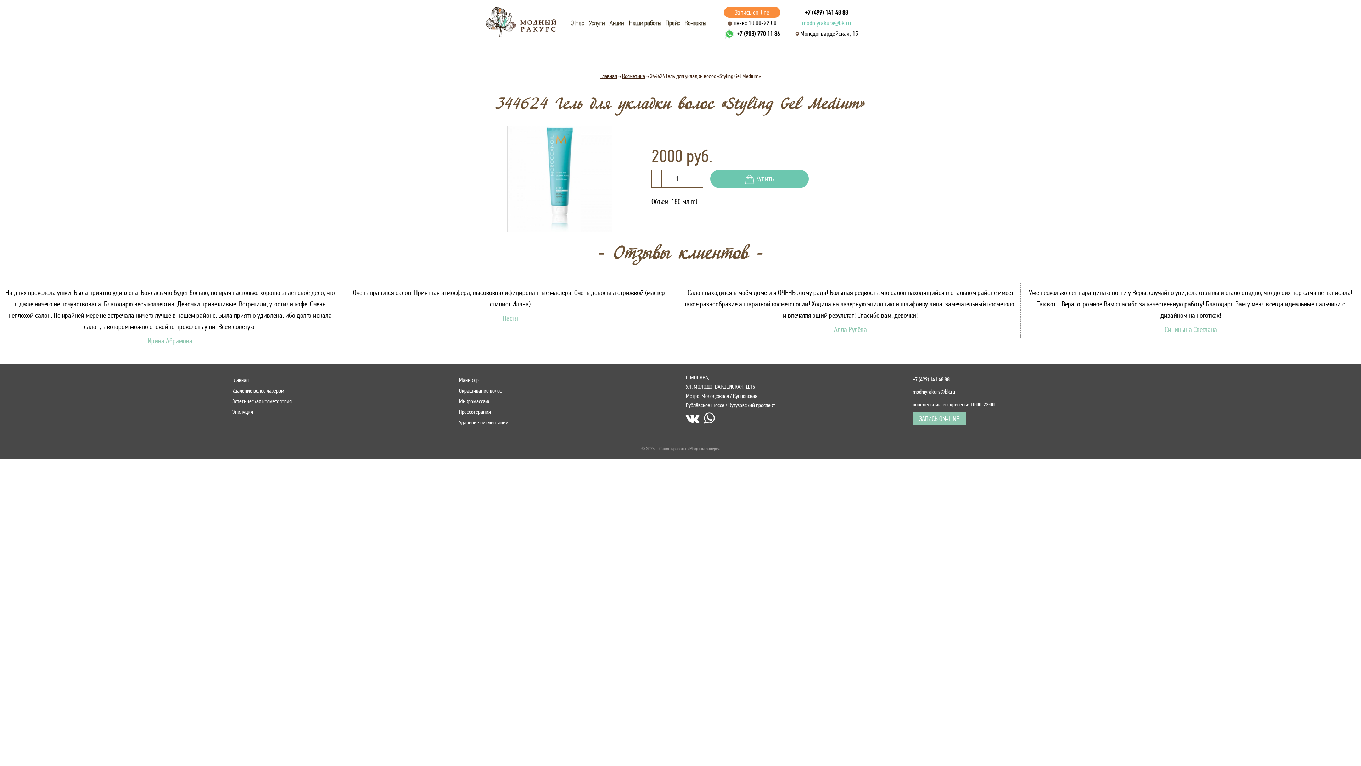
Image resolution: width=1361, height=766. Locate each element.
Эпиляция (242, 412)
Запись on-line (752, 12)
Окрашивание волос (480, 390)
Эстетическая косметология (262, 401)
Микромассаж (474, 401)
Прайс (673, 23)
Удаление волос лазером (258, 390)
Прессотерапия (475, 412)
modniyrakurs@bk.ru (826, 23)
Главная (240, 380)
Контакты (695, 23)
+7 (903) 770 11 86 (758, 33)
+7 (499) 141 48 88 (826, 12)
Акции (617, 23)
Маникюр (469, 380)
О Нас (577, 23)
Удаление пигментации (484, 422)
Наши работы (645, 23)
